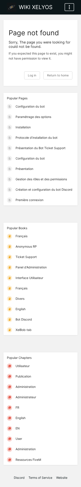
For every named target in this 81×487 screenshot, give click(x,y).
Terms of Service (40, 477)
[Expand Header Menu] (69, 7)
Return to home (58, 75)
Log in (32, 75)
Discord (19, 477)
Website (61, 477)
